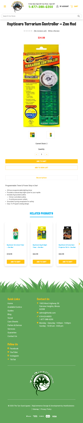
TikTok (13, 359)
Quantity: (41, 149)
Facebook (14, 348)
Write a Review (53, 31)
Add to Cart (16, 262)
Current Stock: (41, 144)
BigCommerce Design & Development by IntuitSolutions (53, 406)
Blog (9, 314)
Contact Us (12, 336)
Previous (4, 244)
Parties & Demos (15, 325)
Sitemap (36, 409)
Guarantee (12, 332)
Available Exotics (15, 307)
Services (11, 329)
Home (10, 303)
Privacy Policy (46, 409)
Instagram (14, 356)
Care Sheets (13, 321)
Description (41, 178)
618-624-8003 (45, 316)
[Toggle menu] (7, 6)
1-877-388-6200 (41, 7)
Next (79, 244)
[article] (16, 244)
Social (10, 318)
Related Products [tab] (41, 213)
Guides (11, 311)
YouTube (14, 352)
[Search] (78, 16)
